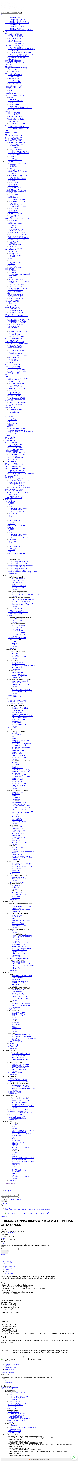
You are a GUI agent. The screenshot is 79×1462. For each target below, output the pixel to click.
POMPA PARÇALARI (15, 116)
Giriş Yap (4, 1201)
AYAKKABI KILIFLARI (16, 399)
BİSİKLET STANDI (11, 475)
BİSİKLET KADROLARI (13, 87)
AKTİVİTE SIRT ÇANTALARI (15, 489)
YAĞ (10, 317)
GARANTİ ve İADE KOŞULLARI (19, 1419)
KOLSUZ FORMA (14, 413)
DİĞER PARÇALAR (15, 189)
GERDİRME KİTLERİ (15, 357)
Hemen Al (4, 1253)
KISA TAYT (12, 418)
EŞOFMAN (12, 539)
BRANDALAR (13, 147)
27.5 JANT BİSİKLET (15, 71)
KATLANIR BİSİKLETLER (14, 45)
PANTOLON (12, 423)
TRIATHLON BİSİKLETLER (14, 63)
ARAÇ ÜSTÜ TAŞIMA (16, 470)
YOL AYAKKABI (14, 392)
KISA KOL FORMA (15, 411)
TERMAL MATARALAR (16, 123)
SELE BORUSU (13, 277)
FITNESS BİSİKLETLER (16, 57)
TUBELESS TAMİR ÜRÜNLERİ (19, 371)
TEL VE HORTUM (14, 187)
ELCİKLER (12, 260)
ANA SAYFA (12, 1425)
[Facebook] (8, 1383)
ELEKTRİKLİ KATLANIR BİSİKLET (17, 23)
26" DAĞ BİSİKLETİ (15, 35)
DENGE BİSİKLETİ (15, 75)
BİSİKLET (8, 31)
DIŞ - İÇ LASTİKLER (12, 302)
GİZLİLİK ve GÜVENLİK (17, 1420)
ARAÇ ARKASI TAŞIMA (16, 472)
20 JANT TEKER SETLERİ (17, 234)
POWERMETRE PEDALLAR (18, 288)
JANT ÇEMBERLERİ (15, 236)
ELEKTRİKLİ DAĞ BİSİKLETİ (15, 19)
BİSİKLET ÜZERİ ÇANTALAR (15, 479)
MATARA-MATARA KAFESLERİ (16, 118)
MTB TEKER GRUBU (15, 229)
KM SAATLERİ (13, 104)
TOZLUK (11, 524)
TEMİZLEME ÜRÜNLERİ (17, 323)
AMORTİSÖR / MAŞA (12, 307)
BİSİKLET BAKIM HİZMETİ (14, 364)
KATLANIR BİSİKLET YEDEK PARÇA (21, 49)
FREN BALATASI (14, 182)
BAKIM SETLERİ (10, 362)
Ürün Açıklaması (10, 1266)
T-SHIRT (11, 529)
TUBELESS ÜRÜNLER (12, 366)
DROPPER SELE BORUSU (17, 279)
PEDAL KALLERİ (14, 291)
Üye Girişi (8, 1190)
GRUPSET (12, 217)
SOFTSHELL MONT (15, 510)
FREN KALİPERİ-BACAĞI (17, 172)
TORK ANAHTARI (14, 345)
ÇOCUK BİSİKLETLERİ (13, 73)
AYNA (7, 125)
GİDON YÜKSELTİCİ (15, 267)
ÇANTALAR (9, 477)
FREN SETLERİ (13, 198)
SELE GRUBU (9, 269)
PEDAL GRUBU (10, 283)
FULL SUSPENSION (15, 42)
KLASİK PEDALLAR (15, 290)
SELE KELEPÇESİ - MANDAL (18, 281)
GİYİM (7, 375)
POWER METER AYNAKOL (18, 175)
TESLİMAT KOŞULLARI (16, 1413)
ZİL (6, 134)
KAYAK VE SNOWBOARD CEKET (20, 537)
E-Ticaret (35, 1459)
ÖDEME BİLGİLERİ (15, 1422)
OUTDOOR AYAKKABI (16, 525)
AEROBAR (12, 257)
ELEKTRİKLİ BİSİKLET (13, 17)
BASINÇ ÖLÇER (14, 335)
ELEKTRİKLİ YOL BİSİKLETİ (15, 24)
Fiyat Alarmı (11, 1263)
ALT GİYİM (9, 416)
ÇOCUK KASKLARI (15, 387)
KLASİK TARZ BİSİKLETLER (18, 56)
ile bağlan (4, 1203)
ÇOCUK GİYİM (10, 437)
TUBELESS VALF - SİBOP (17, 369)
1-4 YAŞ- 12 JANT (14, 76)
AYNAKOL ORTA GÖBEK (17, 179)
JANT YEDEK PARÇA (16, 248)
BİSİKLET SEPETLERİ (16, 144)
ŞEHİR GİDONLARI (15, 253)
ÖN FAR (11, 97)
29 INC (10, 90)
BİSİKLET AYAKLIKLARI (13, 137)
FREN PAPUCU (13, 184)
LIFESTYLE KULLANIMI (17, 404)
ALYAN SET (12, 349)
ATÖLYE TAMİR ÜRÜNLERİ (14, 342)
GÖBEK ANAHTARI (15, 354)
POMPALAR (9, 111)
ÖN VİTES (12, 165)
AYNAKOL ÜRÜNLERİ (16, 350)
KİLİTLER (8, 130)
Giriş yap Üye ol (10, 1183)
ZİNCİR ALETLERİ (14, 361)
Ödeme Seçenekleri (10, 1268)
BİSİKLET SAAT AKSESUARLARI (20, 108)
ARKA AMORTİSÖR (15, 310)
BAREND (11, 264)
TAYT (10, 515)
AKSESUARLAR (10, 94)
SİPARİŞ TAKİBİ (14, 1432)
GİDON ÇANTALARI (15, 484)
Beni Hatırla (7, 1199)
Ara (21, 12)
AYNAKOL (12, 173)
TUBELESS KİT (13, 373)
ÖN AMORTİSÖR (14, 309)
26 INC (10, 92)
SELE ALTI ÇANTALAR (16, 482)
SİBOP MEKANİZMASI (16, 336)
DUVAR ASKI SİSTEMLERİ (14, 465)
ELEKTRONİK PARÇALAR (14, 295)
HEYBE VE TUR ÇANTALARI (18, 480)
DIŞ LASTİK (12, 303)
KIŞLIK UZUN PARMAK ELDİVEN (20, 432)
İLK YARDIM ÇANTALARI (14, 496)
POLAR (11, 505)
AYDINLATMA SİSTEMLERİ (14, 95)
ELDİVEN (8, 427)
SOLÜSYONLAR (14, 333)
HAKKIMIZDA (13, 1412)
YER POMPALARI (14, 115)
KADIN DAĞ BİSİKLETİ (16, 43)
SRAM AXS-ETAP (14, 297)
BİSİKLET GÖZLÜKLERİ (17, 402)
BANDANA (12, 518)
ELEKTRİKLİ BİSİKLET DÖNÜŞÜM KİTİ (19, 30)
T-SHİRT (11, 503)
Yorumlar (7, 1269)
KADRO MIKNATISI (15, 160)
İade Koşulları (9, 1273)
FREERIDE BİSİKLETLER (13, 85)
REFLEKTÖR (13, 156)
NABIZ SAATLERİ (14, 106)
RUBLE (11, 168)
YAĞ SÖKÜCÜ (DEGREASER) (18, 319)
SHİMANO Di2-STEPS (16, 298)
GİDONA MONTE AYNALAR (18, 127)
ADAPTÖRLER (13, 146)
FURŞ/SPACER (13, 265)
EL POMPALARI (14, 113)
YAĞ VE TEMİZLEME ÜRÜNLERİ (16, 316)
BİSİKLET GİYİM (14, 1401)
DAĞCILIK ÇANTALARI (13, 491)
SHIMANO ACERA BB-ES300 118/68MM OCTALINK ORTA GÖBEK (28, 1210)
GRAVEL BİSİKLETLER (13, 61)
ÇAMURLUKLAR (11, 132)
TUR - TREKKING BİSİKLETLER (19, 52)
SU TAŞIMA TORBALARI (13, 498)
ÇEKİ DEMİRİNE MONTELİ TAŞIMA (21, 473)
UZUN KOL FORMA (15, 409)
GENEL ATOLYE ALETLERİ (18, 343)
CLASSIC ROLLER (14, 456)
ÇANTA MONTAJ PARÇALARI (19, 487)
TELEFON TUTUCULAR (13, 139)
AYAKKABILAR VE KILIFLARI (15, 388)
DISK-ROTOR (13, 186)
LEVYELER (12, 329)
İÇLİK (10, 414)
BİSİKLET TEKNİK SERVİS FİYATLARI (22, 1427)
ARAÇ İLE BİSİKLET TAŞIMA (15, 468)
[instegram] (8, 1381)
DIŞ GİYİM (8, 406)
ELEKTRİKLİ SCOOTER (13, 28)
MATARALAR (13, 121)
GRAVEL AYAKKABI (15, 395)
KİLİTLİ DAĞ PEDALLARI (17, 284)
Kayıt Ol (7, 1192)
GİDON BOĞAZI (14, 258)
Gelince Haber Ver (6, 1261)
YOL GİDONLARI (14, 255)
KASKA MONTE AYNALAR (18, 128)
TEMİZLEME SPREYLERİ (17, 321)
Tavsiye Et (4, 1263)
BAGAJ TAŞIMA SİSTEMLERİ (15, 135)
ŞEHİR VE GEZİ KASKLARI (18, 378)
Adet (2, 1247)
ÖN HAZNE (12, 243)
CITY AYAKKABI (14, 394)
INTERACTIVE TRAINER (17, 444)
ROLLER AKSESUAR (15, 458)
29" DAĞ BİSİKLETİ (15, 38)
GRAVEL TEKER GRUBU (17, 232)
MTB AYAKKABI (14, 390)
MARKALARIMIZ (14, 1431)
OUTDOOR (8, 499)
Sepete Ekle (5, 1250)
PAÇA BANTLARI (14, 154)
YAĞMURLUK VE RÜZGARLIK (19, 508)
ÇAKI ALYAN (13, 340)
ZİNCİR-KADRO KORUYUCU (18, 153)
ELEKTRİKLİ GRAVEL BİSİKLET (16, 26)
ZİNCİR (7, 293)
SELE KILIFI (12, 276)
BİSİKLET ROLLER (11, 451)
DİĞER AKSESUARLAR (13, 141)
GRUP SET (12, 180)
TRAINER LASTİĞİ (11, 459)
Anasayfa (7, 1208)
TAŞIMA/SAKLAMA (12, 461)
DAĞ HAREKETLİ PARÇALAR (15, 191)
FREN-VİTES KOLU (15, 170)
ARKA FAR (12, 99)
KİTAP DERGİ (13, 158)
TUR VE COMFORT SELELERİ (19, 274)
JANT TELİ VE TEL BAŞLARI (18, 238)
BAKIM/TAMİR (10, 314)
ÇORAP (7, 435)
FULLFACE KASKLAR (16, 383)
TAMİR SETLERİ (14, 359)
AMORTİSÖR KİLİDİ (15, 312)
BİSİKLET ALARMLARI (16, 149)
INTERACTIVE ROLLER (16, 453)
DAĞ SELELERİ (14, 271)
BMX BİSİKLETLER (11, 64)
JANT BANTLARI (14, 245)
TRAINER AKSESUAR (16, 449)
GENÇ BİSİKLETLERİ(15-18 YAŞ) (16, 68)
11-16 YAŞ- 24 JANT (15, 83)
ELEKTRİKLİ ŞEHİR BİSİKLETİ (15, 21)
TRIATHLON (9, 439)
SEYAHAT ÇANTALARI (13, 494)
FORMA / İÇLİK (10, 407)
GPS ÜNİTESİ (13, 109)
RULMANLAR (13, 246)
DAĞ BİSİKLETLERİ (12, 33)
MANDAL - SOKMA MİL (16, 239)
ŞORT (10, 421)
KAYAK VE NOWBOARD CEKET (20, 511)
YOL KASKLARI (14, 380)
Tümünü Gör (12, 574)
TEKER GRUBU (10, 227)
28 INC (10, 89)
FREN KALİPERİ (14, 220)
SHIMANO (4, 1216)
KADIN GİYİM (10, 501)
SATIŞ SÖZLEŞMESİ (15, 1417)
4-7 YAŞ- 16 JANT (14, 80)
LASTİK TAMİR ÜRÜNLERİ (14, 324)
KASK (7, 376)
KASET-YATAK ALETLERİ (17, 355)
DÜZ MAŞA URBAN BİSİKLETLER (20, 54)
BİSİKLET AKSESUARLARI (18, 1396)
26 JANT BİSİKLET (15, 69)
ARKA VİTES (13, 167)
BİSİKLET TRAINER (12, 442)
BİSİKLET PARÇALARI (16, 1398)
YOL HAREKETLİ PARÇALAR (15, 163)
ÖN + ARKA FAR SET (15, 101)
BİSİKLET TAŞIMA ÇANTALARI (16, 466)
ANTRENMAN (10, 440)
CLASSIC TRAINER (15, 447)
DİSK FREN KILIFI (14, 352)
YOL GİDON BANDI (15, 262)
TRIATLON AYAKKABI (16, 397)
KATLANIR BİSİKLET (16, 47)
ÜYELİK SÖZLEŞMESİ (16, 1415)
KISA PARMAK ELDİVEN (17, 428)
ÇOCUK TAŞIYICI (11, 463)
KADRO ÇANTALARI (16, 485)
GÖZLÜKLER (9, 401)
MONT (10, 506)
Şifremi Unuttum (16, 1199)
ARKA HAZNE (13, 241)
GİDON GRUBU (10, 250)
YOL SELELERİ (13, 272)
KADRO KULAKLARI (12, 300)
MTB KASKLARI (14, 381)
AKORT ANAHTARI (15, 347)
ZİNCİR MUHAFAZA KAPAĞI (18, 151)
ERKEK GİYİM (10, 527)
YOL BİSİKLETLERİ (12, 59)
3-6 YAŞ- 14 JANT (14, 78)
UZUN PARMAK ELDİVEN (17, 430)
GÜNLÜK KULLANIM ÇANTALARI (17, 492)
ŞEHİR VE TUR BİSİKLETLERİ (15, 50)
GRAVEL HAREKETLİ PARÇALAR (17, 219)
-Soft (31, 1459)
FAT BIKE (11, 40)
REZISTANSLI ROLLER (16, 454)
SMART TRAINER (14, 446)
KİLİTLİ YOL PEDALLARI (17, 286)
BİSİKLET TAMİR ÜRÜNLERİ (15, 338)
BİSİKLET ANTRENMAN (17, 1403)
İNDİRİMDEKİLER (14, 1429)
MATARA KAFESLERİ (16, 120)
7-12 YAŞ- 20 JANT (14, 82)
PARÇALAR (9, 161)
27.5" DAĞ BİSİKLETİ (16, 37)
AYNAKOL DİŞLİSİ (15, 177)
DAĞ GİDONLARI (14, 251)
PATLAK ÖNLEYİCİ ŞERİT (17, 331)
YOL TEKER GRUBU (15, 231)
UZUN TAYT (12, 420)
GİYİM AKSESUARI (11, 433)
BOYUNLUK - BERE (15, 520)
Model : (6, 1238)
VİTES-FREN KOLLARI (16, 199)
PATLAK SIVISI (13, 326)
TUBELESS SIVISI (14, 368)
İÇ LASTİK (12, 305)
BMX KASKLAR (14, 385)
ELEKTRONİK (10, 102)
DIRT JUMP (9, 66)
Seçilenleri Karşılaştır (7, 1373)
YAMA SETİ (12, 328)
